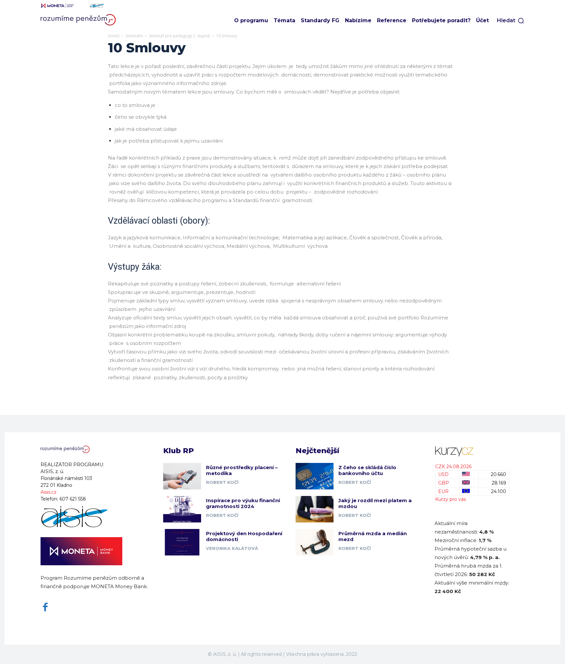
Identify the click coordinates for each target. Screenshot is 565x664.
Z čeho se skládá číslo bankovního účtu (367, 470)
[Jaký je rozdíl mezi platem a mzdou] (315, 509)
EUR (443, 491)
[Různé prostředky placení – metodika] (182, 476)
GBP (443, 483)
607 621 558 (73, 499)
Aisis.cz (49, 492)
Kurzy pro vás (450, 499)
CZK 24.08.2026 (453, 466)
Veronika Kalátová (232, 548)
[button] (510, 20)
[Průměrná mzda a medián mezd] (315, 542)
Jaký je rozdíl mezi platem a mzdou (375, 503)
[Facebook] (45, 607)
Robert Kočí (222, 482)
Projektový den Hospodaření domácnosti (244, 536)
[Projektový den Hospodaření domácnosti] (182, 542)
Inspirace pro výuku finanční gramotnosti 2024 (243, 503)
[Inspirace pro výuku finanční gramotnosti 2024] (182, 509)
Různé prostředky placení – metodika (242, 470)
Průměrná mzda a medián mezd (372, 536)
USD (443, 474)
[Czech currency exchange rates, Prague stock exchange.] (472, 451)
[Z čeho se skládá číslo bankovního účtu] (315, 476)
